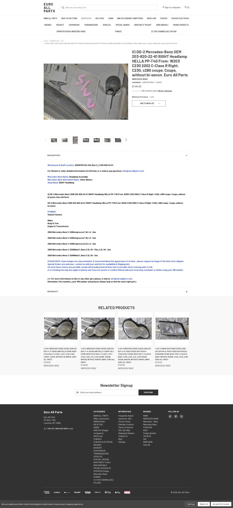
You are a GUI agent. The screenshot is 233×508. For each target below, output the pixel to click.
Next (126, 140)
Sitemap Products (126, 424)
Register (176, 7)
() (188, 7)
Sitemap (121, 442)
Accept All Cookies (221, 504)
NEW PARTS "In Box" (142, 25)
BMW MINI (148, 442)
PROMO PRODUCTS (181, 25)
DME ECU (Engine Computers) (130, 18)
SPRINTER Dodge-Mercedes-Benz (71, 31)
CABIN (110, 18)
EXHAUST (60, 25)
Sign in (168, 7)
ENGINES (47, 25)
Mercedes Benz (150, 424)
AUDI (145, 430)
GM (144, 439)
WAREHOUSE (86, 18)
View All (146, 445)
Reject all (204, 504)
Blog (120, 439)
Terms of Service (125, 427)
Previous (46, 140)
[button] (164, 91)
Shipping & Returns (126, 433)
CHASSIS (163, 18)
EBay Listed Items (69, 18)
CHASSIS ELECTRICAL (180, 18)
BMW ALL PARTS (50, 18)
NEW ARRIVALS (162, 25)
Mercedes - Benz (150, 422)
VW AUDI (147, 436)
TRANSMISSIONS (91, 25)
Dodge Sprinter (149, 433)
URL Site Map (124, 430)
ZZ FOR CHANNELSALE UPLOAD (163, 31)
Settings (191, 504)
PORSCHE (147, 427)
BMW (145, 416)
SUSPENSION (74, 25)
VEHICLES (107, 25)
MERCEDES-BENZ (151, 419)
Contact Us (123, 436)
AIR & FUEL (99, 18)
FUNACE (118, 31)
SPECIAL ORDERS (123, 25)
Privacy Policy (124, 422)
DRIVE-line (151, 18)
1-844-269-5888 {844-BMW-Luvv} (59, 429)
